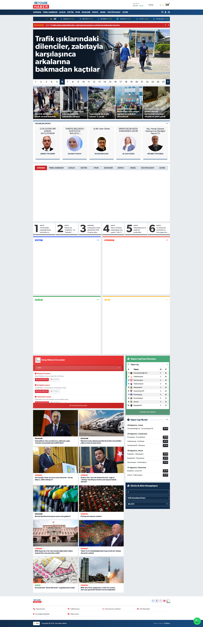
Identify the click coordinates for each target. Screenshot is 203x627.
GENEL (103, 12)
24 (158, 82)
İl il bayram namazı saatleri (91, 516)
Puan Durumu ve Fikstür (113, 609)
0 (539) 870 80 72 (43, 379)
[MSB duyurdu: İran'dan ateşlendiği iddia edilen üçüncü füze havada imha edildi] (55, 533)
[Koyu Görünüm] (165, 12)
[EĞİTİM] (98, 240)
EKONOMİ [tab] (108, 168)
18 (126, 82)
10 (83, 82)
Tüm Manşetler (145, 609)
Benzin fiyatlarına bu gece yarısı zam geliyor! (53, 516)
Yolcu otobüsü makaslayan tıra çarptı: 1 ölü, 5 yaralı (117, 230)
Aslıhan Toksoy (74, 154)
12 (94, 82)
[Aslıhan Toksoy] (75, 143)
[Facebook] (153, 601)
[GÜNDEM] (167, 240)
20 (136, 82)
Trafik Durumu (75, 609)
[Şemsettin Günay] (48, 143)
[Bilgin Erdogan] (101, 143)
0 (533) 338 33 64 (43, 391)
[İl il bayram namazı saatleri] (101, 498)
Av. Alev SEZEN (128, 154)
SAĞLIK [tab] (71, 168)
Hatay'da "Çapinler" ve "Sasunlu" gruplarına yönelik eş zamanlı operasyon (69, 230)
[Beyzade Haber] (41, 4)
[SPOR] (167, 300)
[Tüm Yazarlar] (167, 123)
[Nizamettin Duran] (155, 143)
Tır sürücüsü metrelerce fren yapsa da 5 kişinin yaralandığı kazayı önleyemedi (162, 230)
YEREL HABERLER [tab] (56, 168)
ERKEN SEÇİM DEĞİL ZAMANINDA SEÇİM (128, 130)
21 (142, 82)
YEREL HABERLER (50, 12)
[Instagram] (160, 601)
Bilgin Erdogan (101, 154)
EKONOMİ (86, 12)
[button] (165, 25)
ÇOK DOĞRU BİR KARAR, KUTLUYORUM (48, 131)
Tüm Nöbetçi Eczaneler (79, 405)
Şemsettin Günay (47, 154)
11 (89, 82)
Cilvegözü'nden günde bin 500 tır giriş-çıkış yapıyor (93, 230)
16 (115, 82)
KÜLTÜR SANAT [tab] (147, 168)
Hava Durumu (40, 609)
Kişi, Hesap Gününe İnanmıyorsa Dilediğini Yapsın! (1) (155, 131)
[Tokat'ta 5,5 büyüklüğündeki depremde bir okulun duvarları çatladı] (101, 533)
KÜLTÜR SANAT (114, 12)
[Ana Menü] (168, 12)
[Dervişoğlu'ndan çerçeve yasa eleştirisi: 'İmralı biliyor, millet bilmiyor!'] (55, 460)
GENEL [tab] (133, 168)
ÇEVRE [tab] (162, 168)
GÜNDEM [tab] (41, 168)
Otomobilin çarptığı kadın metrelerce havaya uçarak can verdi (47, 230)
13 (99, 82)
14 (105, 82)
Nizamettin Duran (155, 154)
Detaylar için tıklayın (148, 412)
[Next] (168, 601)
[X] (156, 601)
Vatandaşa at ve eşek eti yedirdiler (140, 230)
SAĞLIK (62, 12)
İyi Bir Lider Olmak (101, 129)
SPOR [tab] (96, 168)
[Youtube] (164, 601)
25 (163, 82)
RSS (37, 623)
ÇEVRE (125, 12)
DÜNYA (95, 12)
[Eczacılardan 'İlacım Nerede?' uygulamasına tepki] (55, 570)
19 (131, 82)
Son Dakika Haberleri (42, 614)
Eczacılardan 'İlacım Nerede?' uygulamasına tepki (55, 588)
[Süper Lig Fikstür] (167, 420)
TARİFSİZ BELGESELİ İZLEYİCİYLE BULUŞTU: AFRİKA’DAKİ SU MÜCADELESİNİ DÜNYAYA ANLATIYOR (74, 131)
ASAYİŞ (42, 225)
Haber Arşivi (74, 614)
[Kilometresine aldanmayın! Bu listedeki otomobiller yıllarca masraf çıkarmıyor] (101, 423)
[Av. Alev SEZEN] (128, 143)
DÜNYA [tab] (121, 168)
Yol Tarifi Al (55, 379)
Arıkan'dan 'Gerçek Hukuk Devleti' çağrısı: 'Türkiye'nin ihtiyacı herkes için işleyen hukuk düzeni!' (98, 479)
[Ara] (162, 12)
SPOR (77, 12)
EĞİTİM (70, 12)
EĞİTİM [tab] (84, 168)
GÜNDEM (37, 12)
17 (121, 82)
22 (147, 82)
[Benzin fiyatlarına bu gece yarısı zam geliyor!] (55, 498)
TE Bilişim (167, 623)
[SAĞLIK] (98, 300)
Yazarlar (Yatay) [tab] (43, 123)
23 (153, 82)
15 (110, 82)
